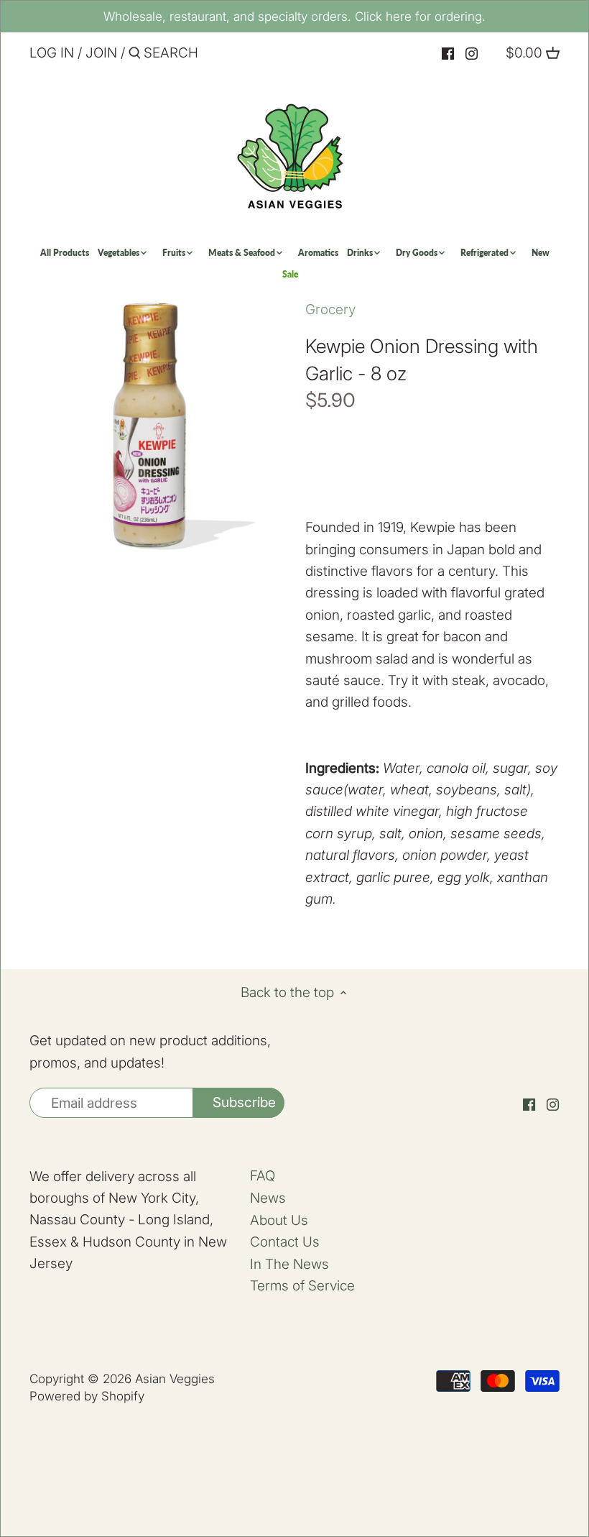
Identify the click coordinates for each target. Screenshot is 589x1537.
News (268, 1198)
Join (101, 53)
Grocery (330, 309)
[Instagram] (471, 53)
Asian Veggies (175, 1378)
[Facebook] (448, 53)
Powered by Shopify (86, 1395)
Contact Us (285, 1242)
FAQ (262, 1175)
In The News (289, 1264)
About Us (279, 1220)
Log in (51, 53)
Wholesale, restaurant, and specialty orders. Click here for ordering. (294, 16)
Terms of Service (302, 1285)
